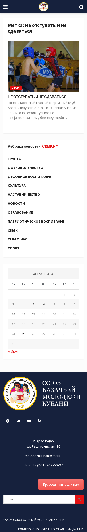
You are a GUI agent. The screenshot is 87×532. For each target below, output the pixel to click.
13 (43, 314)
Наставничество (24, 194)
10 (13, 314)
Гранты (15, 158)
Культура (17, 185)
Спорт (16, 87)
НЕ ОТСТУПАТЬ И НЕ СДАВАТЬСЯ (37, 96)
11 (23, 314)
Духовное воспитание (30, 176)
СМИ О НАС (17, 239)
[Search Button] (79, 499)
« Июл (13, 351)
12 (33, 314)
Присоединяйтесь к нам (61, 484)
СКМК (13, 230)
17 (13, 324)
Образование (20, 212)
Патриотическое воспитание (36, 221)
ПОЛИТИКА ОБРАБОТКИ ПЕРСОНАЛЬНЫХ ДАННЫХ (50, 529)
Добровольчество (25, 167)
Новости (16, 203)
